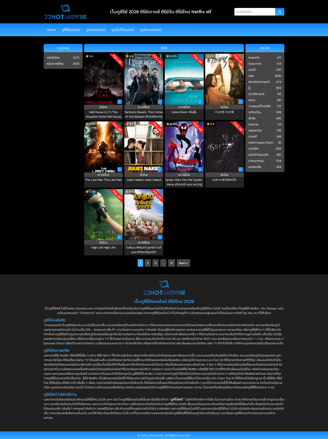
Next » (183, 263)
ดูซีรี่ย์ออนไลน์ (71, 29)
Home (51, 29)
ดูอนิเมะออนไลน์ (151, 29)
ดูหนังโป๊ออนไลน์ (122, 29)
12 (171, 263)
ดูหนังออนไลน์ (95, 29)
